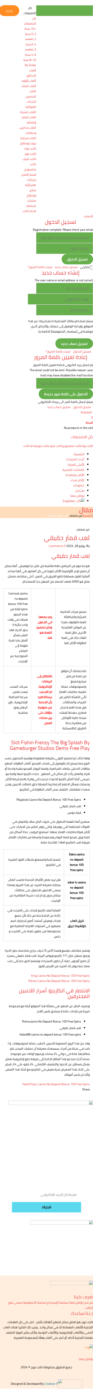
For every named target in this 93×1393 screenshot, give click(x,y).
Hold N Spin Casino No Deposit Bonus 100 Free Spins (56, 1084)
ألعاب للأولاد (28, 81)
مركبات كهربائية (30, 182)
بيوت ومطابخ (28, 143)
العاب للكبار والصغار (29, 119)
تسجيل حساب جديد (66, 267)
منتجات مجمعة (31, 203)
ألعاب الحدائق (31, 73)
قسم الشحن (28, 174)
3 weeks (30, 49)
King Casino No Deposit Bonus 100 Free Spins (60, 975)
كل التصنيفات (30, 20)
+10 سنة (30, 28)
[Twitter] (76, 1089)
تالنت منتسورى (30, 166)
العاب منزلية (28, 138)
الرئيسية (87, 515)
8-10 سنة (29, 60)
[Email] (78, 1089)
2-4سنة (31, 44)
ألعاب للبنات (28, 86)
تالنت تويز (30, 153)
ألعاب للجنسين (31, 93)
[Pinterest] (74, 1089)
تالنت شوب (29, 159)
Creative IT (51, 1383)
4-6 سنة (30, 55)
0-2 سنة (30, 34)
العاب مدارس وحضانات (27, 130)
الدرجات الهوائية (31, 104)
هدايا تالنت (29, 211)
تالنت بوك (30, 148)
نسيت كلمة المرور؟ (40, 267)
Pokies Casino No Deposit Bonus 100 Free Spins (59, 981)
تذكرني (84, 267)
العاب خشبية (28, 112)
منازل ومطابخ (31, 192)
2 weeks (30, 39)
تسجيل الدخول (82, 351)
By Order (30, 65)
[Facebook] (81, 1089)
